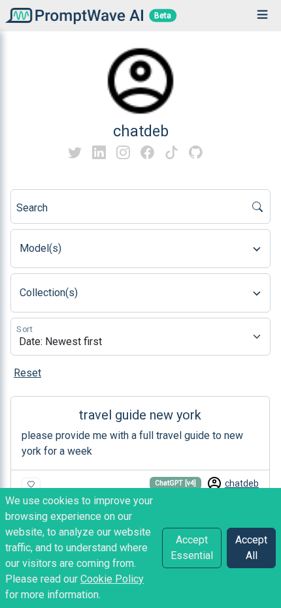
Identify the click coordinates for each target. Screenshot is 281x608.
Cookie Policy (112, 579)
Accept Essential (192, 548)
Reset (27, 373)
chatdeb (242, 483)
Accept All (251, 548)
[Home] (71, 15)
